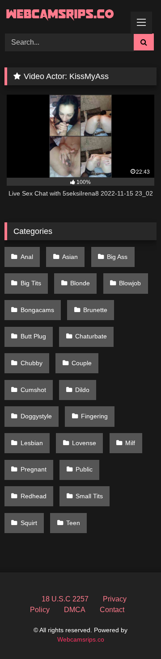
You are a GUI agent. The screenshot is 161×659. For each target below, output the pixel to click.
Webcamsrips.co (80, 639)
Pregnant (34, 469)
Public (84, 469)
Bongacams (37, 309)
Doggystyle (36, 416)
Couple (82, 363)
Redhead (34, 496)
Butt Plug (33, 336)
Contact (112, 609)
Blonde (80, 283)
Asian (70, 256)
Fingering (94, 416)
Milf (130, 442)
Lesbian (32, 442)
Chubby (31, 363)
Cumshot (33, 389)
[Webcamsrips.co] (65, 15)
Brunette (95, 309)
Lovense (84, 442)
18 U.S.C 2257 (65, 599)
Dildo (82, 389)
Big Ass (117, 256)
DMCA (74, 609)
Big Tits (31, 283)
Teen (73, 522)
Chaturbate (91, 336)
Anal (27, 256)
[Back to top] (133, 632)
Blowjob (130, 283)
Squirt (29, 522)
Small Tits (89, 496)
